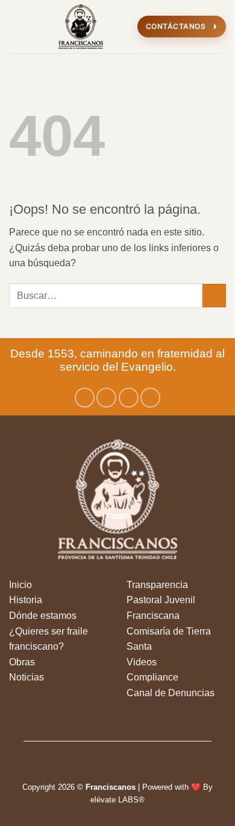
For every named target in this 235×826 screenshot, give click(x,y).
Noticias (26, 677)
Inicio (20, 585)
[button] (16, 26)
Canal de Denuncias (171, 693)
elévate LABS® (117, 799)
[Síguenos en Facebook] (85, 398)
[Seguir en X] (129, 398)
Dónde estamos (43, 615)
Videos (142, 662)
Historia (25, 600)
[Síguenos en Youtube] (150, 398)
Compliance (152, 677)
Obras (22, 662)
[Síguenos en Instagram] (106, 398)
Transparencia (157, 585)
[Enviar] (214, 295)
